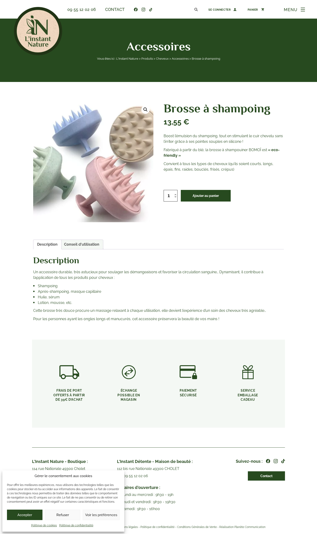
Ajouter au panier (206, 196)
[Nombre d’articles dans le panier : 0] (256, 9)
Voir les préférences (101, 515)
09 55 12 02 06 (81, 9)
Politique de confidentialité (76, 525)
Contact (115, 9)
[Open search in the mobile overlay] (196, 9)
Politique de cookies (44, 525)
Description (47, 244)
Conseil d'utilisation (81, 244)
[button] (145, 109)
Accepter (24, 515)
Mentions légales (127, 527)
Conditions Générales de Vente (197, 527)
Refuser (62, 515)
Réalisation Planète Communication (242, 527)
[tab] (47, 244)
